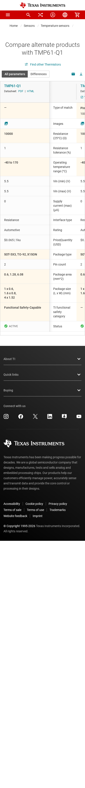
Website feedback (15, 516)
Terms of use (35, 510)
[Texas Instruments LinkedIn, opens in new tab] (49, 418)
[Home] (42, 5)
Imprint (37, 516)
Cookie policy (34, 504)
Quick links (11, 374)
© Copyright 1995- (19, 526)
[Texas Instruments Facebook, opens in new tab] (20, 418)
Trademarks (57, 510)
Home (14, 25)
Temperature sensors (55, 25)
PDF (20, 91)
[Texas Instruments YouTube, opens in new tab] (79, 418)
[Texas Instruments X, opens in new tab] (35, 418)
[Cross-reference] (40, 14)
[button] (8, 14)
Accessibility (11, 504)
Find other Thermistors (45, 64)
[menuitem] (28, 14)
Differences (39, 74)
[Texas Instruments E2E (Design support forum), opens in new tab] (64, 418)
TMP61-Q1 (12, 86)
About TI (9, 359)
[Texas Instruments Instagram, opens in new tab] (6, 418)
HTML (30, 91)
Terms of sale (12, 510)
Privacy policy (58, 504)
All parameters (15, 74)
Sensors (29, 25)
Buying (8, 390)
